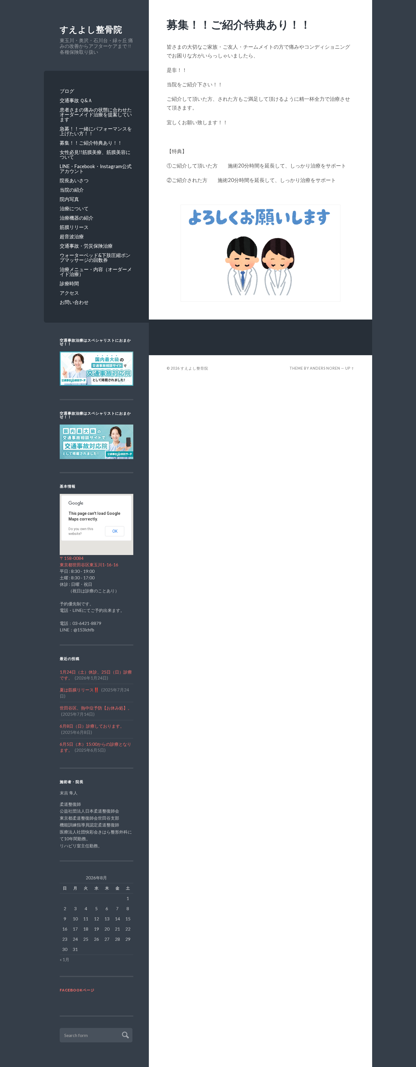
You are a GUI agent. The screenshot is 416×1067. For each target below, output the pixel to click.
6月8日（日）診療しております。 (92, 726)
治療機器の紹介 (76, 218)
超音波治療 (72, 236)
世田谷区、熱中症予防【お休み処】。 (96, 707)
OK (114, 531)
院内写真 (69, 199)
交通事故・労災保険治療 (86, 246)
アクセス (69, 293)
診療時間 (69, 283)
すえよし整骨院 (91, 30)
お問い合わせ (74, 302)
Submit (124, 1034)
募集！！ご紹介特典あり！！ (91, 143)
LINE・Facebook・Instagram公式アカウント (96, 168)
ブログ (67, 91)
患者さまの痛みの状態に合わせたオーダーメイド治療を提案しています (96, 114)
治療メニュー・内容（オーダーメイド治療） (96, 271)
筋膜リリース (74, 227)
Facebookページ (77, 990)
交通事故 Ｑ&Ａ (76, 100)
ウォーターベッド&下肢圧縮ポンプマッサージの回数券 (95, 257)
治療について (74, 208)
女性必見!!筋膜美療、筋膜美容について (95, 154)
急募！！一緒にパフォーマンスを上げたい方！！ (96, 131)
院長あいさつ (74, 180)
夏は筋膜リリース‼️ (79, 689)
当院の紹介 (72, 190)
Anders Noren (325, 364)
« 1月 (64, 959)
